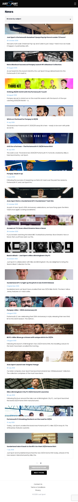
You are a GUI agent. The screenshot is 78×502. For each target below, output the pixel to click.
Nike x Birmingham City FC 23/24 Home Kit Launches (28, 392)
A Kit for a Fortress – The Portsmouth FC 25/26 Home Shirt (30, 146)
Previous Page (39, 467)
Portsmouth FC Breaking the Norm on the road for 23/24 (29, 419)
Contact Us (38, 484)
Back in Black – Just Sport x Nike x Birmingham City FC (28, 255)
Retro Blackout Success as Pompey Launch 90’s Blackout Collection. (34, 65)
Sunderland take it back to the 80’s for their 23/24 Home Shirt (31, 446)
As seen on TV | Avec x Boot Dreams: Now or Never (26, 228)
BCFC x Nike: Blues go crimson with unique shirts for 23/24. (30, 337)
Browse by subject (14, 19)
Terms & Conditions (38, 487)
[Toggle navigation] (75, 4)
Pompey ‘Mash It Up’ (15, 174)
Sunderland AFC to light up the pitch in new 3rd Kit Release (30, 283)
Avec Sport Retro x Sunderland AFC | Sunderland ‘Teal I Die (30, 201)
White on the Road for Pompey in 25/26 (22, 119)
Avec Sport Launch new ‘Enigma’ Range (23, 365)
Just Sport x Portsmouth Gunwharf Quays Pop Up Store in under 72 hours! (36, 37)
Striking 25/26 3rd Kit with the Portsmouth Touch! (27, 92)
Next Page (39, 473)
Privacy (38, 490)
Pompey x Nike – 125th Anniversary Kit (22, 310)
